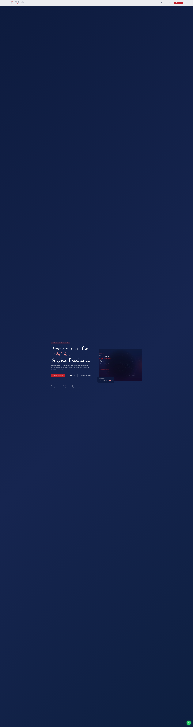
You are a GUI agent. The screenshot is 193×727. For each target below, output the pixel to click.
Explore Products (58, 375)
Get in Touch (72, 375)
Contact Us (179, 2)
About (157, 2)
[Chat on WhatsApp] (189, 723)
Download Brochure (87, 375)
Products (163, 2)
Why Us (170, 2)
